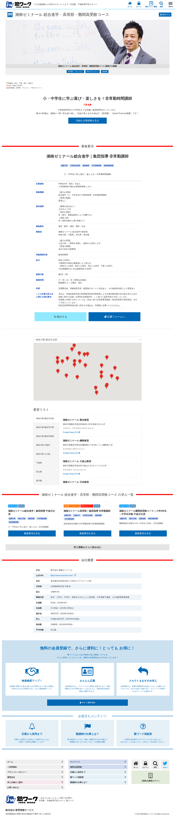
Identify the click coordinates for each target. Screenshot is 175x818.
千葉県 (39, 463)
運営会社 (11, 777)
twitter (165, 767)
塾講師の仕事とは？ (79, 782)
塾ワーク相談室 (77, 777)
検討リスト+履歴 (151, 7)
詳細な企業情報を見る (87, 120)
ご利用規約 (12, 767)
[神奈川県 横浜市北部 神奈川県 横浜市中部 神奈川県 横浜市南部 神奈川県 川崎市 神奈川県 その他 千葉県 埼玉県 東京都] (87, 340)
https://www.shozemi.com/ (62, 575)
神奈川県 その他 (43, 454)
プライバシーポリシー (17, 772)
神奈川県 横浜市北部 (45, 418)
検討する (166, 14)
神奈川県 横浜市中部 (45, 427)
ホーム (130, 7)
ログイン (139, 7)
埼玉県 (39, 472)
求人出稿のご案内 (15, 782)
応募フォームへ (115, 316)
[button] (101, 376)
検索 (161, 7)
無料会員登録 (76, 767)
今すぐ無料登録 (88, 702)
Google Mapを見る (71, 432)
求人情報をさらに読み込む (87, 547)
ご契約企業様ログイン (150, 781)
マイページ (75, 762)
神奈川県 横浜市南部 (45, 436)
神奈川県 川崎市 (43, 445)
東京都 (39, 480)
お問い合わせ (13, 787)
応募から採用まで (78, 772)
